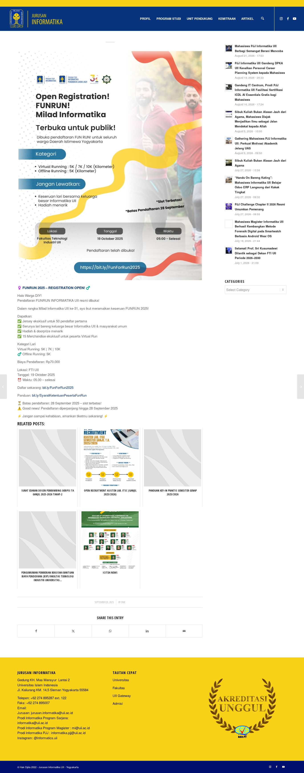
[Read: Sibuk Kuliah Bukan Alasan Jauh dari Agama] (229, 163)
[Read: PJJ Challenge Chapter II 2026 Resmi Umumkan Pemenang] (229, 207)
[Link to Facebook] (288, 18)
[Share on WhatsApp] (110, 631)
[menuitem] (145, 18)
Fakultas (119, 687)
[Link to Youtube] (294, 18)
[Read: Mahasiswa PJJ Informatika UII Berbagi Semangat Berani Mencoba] (229, 48)
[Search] (262, 18)
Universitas (121, 679)
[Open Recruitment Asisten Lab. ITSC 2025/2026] (3, 386)
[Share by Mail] (184, 631)
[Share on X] (73, 631)
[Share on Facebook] (36, 631)
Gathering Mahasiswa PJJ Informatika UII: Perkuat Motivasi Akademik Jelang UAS (260, 143)
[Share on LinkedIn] (147, 631)
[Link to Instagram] (281, 18)
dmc (123, 602)
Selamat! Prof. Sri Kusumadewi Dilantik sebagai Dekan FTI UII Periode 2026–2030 (256, 253)
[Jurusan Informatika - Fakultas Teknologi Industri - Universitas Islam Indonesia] (36, 18)
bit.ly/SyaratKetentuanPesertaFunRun (59, 395)
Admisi (118, 703)
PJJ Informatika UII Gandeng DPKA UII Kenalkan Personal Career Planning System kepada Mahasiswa (260, 68)
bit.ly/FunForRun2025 (58, 387)
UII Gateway (122, 695)
